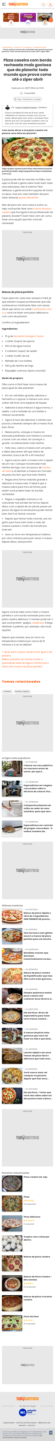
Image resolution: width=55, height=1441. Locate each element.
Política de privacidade (26, 1423)
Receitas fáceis (40, 47)
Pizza (26, 1196)
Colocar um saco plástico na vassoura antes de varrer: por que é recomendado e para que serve (38, 768)
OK (51, 1433)
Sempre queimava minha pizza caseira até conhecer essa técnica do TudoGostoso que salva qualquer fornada (38, 995)
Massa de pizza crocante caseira (38, 1298)
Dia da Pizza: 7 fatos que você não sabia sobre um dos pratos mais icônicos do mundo (38, 1095)
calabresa (38, 622)
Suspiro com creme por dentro (36, 1238)
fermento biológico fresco (29, 336)
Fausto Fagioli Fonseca (26, 107)
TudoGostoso (7, 47)
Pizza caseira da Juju (35, 1176)
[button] (51, 20)
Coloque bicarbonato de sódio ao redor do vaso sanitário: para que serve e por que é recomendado (38, 808)
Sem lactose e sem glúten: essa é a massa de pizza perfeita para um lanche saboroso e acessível (38, 936)
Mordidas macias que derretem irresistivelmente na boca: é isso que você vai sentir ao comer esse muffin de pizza (38, 956)
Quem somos (9, 1423)
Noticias (18, 47)
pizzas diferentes (28, 197)
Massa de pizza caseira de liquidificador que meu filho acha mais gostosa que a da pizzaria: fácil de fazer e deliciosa (38, 976)
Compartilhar (29, 93)
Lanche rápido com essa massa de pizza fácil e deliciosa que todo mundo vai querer (38, 1055)
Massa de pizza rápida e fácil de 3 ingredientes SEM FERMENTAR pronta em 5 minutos (37, 916)
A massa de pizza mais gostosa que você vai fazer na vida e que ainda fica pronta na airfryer (38, 1035)
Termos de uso (44, 1423)
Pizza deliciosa (32, 1216)
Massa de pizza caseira (37, 1256)
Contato (31, 1425)
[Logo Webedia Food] (27, 1412)
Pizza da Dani (31, 1316)
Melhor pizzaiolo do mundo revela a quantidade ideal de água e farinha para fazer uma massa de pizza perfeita (25, 663)
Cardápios (27, 47)
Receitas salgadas (22, 691)
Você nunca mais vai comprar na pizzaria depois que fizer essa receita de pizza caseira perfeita (37, 1075)
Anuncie (22, 1425)
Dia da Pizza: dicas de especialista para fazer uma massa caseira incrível (37, 1015)
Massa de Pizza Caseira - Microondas (38, 1278)
